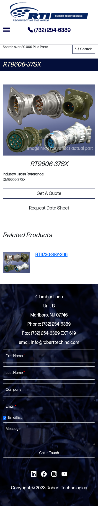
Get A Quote (49, 193)
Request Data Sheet (49, 208)
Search (85, 49)
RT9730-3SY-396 (51, 255)
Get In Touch (49, 453)
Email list (15, 418)
